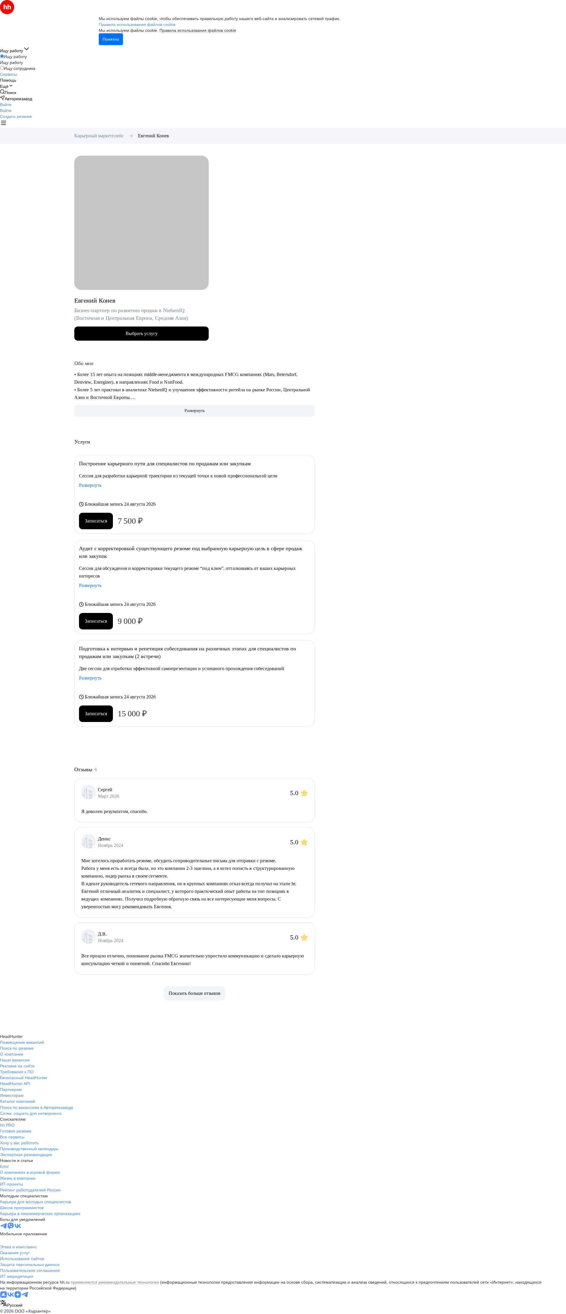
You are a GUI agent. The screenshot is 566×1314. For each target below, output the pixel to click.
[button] (5, 104)
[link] (8, 92)
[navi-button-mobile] (3, 123)
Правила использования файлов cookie (197, 30)
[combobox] (11, 1304)
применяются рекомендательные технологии (115, 1282)
